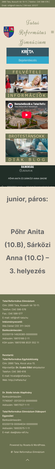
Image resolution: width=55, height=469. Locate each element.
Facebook (39, 9)
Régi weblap (28, 9)
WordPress (39, 445)
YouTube (49, 9)
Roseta (27, 445)
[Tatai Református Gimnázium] (9, 32)
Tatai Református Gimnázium (33, 32)
